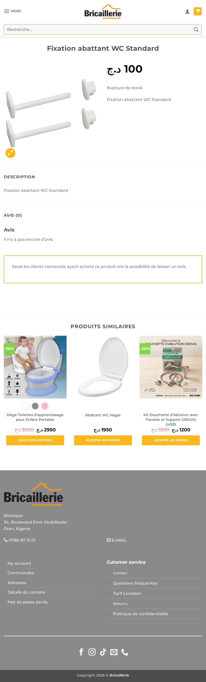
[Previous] (4, 395)
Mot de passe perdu (28, 602)
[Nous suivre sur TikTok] (103, 653)
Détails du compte (26, 592)
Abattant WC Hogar (103, 415)
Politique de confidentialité (140, 613)
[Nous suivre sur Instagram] (92, 653)
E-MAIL (119, 540)
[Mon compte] (187, 11)
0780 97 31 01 (21, 540)
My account (19, 563)
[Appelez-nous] (124, 653)
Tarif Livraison (127, 593)
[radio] (25, 406)
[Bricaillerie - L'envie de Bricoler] (103, 11)
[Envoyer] (196, 29)
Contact (120, 573)
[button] (12, 11)
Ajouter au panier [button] (103, 440)
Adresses (17, 582)
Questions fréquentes (135, 583)
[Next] (202, 395)
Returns (120, 603)
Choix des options (35, 440)
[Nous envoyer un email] (114, 653)
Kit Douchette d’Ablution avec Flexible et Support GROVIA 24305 (170, 419)
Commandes (21, 573)
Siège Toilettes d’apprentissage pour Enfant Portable (35, 417)
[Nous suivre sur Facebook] (81, 653)
